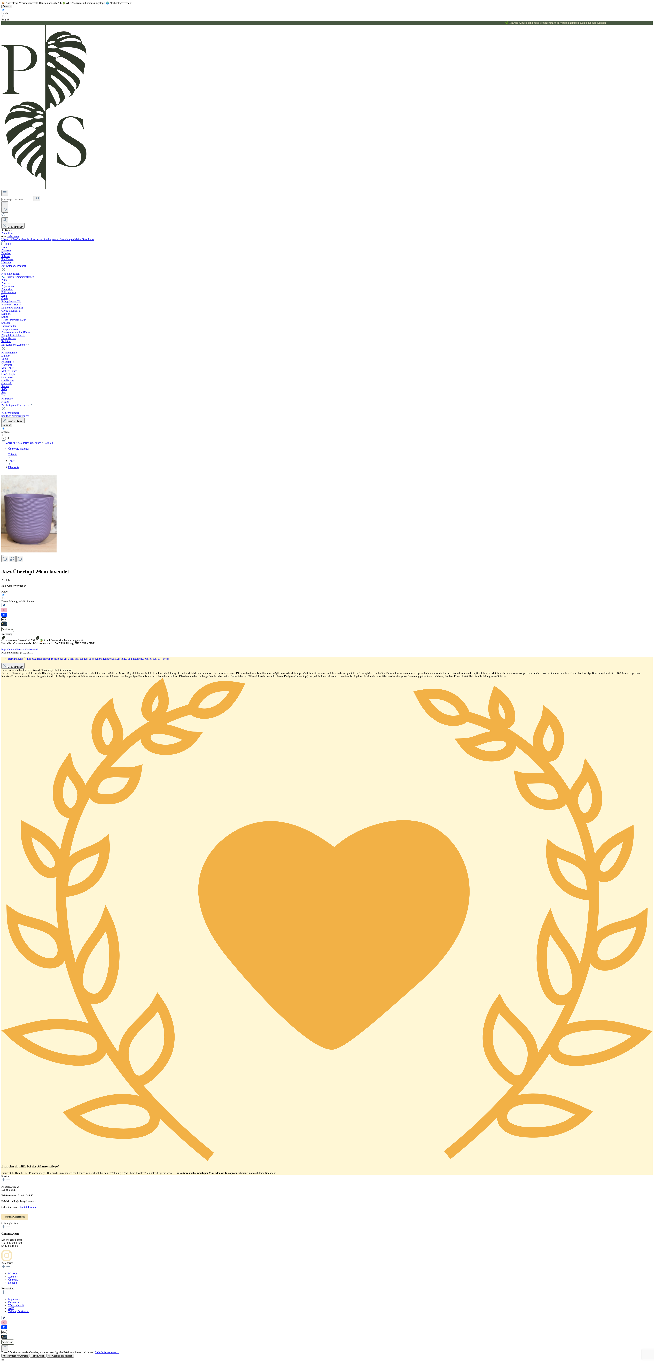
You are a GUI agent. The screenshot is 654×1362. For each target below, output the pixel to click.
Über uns (13, 1279)
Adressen (38, 239)
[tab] (88, 658)
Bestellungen (67, 239)
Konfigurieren (38, 1356)
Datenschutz (14, 1302)
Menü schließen (15, 227)
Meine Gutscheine (84, 239)
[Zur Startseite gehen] (44, 188)
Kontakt (12, 1282)
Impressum (14, 1299)
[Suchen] (37, 198)
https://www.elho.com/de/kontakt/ (19, 649)
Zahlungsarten (52, 239)
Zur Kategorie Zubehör (14, 344)
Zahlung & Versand (18, 1311)
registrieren (13, 236)
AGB (11, 1308)
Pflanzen (13, 1273)
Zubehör (12, 1276)
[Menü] (4, 193)
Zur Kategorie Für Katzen (15, 405)
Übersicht (6, 239)
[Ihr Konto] (4, 220)
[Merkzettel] (3, 215)
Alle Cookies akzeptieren (60, 1356)
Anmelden (7, 233)
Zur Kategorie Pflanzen (14, 265)
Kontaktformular (28, 1207)
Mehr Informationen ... (107, 1352)
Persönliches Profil (22, 239)
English (5, 19)
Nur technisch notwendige (15, 1356)
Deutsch (5, 13)
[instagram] (6, 1259)
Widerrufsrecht (16, 1305)
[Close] (2, 555)
